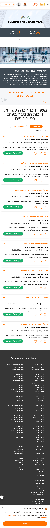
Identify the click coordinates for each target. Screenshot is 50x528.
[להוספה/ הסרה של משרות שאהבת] (35, 153)
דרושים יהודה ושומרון (17, 430)
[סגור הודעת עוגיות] (3, 508)
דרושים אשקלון (19, 411)
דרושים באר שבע (19, 408)
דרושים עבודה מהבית (17, 372)
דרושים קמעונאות (18, 381)
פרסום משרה (6, 4)
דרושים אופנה (40, 374)
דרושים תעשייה (19, 396)
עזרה (22, 465)
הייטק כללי (20, 398)
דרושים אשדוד (19, 422)
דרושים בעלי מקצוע (38, 383)
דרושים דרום (20, 435)
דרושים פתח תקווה (38, 417)
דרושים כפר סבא (39, 424)
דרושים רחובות (19, 424)
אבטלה (42, 490)
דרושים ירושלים (19, 415)
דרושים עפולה (40, 441)
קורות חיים (41, 471)
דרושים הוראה (39, 385)
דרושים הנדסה (39, 387)
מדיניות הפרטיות (19, 451)
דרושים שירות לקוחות (17, 389)
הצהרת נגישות (19, 456)
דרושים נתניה (40, 422)
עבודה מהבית (40, 449)
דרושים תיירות (19, 394)
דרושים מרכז (20, 426)
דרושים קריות (40, 435)
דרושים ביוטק (40, 396)
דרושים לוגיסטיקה (38, 394)
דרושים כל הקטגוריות (37, 367)
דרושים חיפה (40, 432)
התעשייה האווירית (38, 460)
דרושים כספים (39, 392)
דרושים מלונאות (19, 367)
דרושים (46, 40)
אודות (22, 469)
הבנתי (25, 524)
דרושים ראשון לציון (38, 415)
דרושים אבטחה (19, 392)
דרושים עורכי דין (19, 376)
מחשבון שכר (40, 476)
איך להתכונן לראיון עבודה (38, 496)
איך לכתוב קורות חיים (37, 492)
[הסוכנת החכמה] (25, 4)
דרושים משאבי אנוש (18, 370)
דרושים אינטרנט (39, 376)
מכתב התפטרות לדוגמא (37, 499)
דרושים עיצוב (20, 374)
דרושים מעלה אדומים (17, 419)
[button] (41, 153)
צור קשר (21, 462)
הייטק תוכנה (20, 400)
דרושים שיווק (20, 387)
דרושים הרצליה (39, 426)
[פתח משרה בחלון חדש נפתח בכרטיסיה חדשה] (45, 153)
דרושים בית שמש (19, 417)
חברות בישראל (19, 460)
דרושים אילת (20, 413)
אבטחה (42, 456)
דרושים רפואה (19, 385)
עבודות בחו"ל (20, 437)
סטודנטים (41, 467)
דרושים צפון (20, 432)
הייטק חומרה (40, 400)
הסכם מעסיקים (19, 454)
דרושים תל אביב (39, 411)
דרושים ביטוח (40, 378)
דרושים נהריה (40, 437)
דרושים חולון (40, 413)
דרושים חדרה (40, 430)
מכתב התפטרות (39, 503)
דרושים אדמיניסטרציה (37, 372)
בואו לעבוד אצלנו (19, 467)
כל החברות (20, 458)
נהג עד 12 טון (40, 462)
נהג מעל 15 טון (39, 465)
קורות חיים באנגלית (38, 501)
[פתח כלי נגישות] (2, 497)
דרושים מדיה (20, 378)
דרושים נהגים (40, 469)
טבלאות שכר (40, 473)
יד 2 (43, 451)
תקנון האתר (20, 449)
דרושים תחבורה (19, 383)
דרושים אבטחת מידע (38, 370)
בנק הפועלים (40, 454)
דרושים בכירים (39, 381)
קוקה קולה (40, 458)
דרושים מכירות (39, 398)
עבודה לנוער (40, 486)
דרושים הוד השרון (38, 428)
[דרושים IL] (39, 4)
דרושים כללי (40, 389)
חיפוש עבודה (40, 488)
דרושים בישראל (39, 408)
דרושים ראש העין (39, 419)
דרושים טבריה (40, 439)
